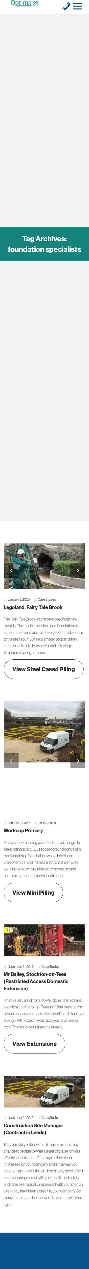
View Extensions (34, 1043)
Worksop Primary (23, 830)
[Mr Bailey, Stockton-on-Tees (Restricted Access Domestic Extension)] (44, 940)
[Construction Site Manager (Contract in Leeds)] (44, 1091)
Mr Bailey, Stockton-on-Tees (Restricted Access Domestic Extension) (36, 981)
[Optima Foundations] (25, 3)
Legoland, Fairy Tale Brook (33, 607)
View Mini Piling (33, 892)
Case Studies (47, 599)
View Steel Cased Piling (43, 669)
